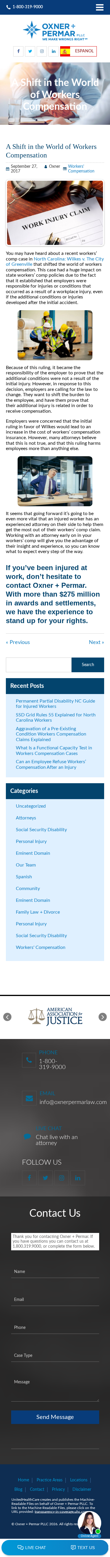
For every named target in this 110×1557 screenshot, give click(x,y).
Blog (18, 1490)
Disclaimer (81, 1490)
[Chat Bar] (55, 1548)
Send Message (55, 1417)
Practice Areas (49, 1480)
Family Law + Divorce (38, 912)
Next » (96, 642)
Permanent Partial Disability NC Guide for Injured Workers (55, 704)
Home (23, 1480)
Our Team (26, 865)
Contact (37, 1490)
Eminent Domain (33, 853)
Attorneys (26, 818)
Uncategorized (31, 806)
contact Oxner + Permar (45, 585)
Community (28, 888)
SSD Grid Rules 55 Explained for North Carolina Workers (56, 718)
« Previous (18, 642)
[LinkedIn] (53, 51)
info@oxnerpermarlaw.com (73, 1102)
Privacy (58, 1490)
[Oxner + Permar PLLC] (55, 30)
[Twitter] (30, 51)
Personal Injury (31, 841)
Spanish (24, 876)
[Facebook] (18, 51)
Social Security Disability (41, 829)
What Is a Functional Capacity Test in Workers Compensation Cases (54, 751)
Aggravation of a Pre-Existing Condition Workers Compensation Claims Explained (51, 734)
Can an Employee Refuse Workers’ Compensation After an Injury (51, 764)
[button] (7, 1017)
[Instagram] (42, 51)
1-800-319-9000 (52, 1064)
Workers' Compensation (40, 947)
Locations (78, 1480)
